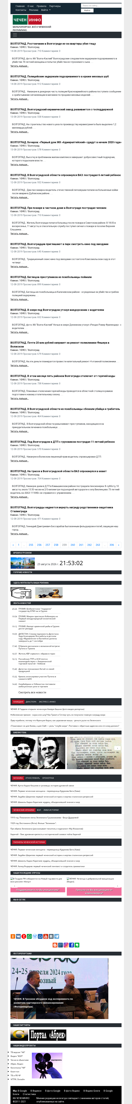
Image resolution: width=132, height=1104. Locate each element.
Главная (20, 6)
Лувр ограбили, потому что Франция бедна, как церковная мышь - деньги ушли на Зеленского (55, 720)
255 (31, 544)
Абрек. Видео (17, 1063)
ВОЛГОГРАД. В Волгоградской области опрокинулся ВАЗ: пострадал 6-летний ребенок (65, 175)
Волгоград (33, 47)
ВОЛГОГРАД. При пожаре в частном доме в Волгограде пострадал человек (58, 207)
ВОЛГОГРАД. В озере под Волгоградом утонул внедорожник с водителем (57, 309)
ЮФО (23, 47)
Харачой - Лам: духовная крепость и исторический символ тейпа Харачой (45, 834)
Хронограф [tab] (48, 778)
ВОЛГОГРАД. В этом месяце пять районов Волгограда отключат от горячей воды (62, 376)
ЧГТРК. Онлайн (18, 1079)
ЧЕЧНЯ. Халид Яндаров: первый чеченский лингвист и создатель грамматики (47, 866)
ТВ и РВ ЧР (16, 1075)
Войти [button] (45, 9)
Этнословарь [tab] (32, 778)
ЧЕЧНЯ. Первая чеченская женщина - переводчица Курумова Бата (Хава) (45, 791)
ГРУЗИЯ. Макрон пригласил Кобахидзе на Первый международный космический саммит (38, 618)
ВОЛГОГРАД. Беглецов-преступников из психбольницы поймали (51, 277)
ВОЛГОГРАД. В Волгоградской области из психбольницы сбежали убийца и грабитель (65, 409)
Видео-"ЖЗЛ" (17, 1056)
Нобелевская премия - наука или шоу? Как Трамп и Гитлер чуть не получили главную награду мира (57, 714)
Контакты (21, 9)
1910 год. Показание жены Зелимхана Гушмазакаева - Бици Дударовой (44, 817)
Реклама (33, 9)
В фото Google (52, 1091)
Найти (87, 10)
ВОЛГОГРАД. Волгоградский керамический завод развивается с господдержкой (61, 109)
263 (98, 544)
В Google (22, 1091)
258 (56, 544)
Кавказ (14, 47)
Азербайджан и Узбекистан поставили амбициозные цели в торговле (37, 685)
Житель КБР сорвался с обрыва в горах (37, 653)
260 (73, 544)
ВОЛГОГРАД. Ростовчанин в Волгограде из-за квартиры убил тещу (53, 43)
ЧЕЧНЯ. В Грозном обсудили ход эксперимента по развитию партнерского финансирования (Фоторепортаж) (43, 1002)
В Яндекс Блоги (92, 1091)
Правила (41, 6)
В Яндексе (36, 1091)
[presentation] (117, 748)
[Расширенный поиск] (95, 10)
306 (112, 544)
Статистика (29, 1094)
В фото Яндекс (72, 1091)
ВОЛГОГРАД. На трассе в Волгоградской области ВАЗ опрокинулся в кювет (58, 471)
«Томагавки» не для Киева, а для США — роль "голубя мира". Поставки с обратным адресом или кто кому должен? (64, 726)
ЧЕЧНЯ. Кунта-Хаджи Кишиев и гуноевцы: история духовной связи (42, 785)
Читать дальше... (19, 66)
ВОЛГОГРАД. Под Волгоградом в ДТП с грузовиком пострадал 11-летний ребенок (62, 441)
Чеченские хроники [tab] (23, 810)
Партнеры (55, 6)
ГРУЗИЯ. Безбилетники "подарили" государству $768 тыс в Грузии (35, 610)
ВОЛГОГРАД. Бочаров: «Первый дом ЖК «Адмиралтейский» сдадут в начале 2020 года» (66, 142)
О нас (31, 6)
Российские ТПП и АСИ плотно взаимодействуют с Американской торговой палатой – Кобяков (35, 661)
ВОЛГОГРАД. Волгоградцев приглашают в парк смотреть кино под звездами (59, 244)
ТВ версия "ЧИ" (18, 1052)
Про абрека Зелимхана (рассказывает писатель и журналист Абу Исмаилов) (46, 828)
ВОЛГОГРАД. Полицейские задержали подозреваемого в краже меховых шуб (59, 76)
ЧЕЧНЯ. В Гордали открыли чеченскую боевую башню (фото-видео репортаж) (47, 709)
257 (48, 544)
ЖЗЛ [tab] (39, 810)
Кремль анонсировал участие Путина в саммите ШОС (37, 677)
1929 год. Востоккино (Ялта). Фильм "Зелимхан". (33, 823)
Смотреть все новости (32, 692)
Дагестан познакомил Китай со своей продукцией (36, 670)
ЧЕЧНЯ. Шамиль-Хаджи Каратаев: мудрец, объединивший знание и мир (45, 802)
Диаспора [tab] (31, 701)
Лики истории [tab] (51, 810)
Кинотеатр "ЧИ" (18, 1067)
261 (81, 544)
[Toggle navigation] (14, 35)
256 (39, 544)
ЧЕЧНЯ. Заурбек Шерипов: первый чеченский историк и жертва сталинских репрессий (51, 796)
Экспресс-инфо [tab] (47, 701)
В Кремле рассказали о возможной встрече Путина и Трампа (39, 647)
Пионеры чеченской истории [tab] (29, 842)
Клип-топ (15, 1071)
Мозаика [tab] (18, 778)
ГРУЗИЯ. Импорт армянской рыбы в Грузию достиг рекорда (39, 627)
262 (89, 544)
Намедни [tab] (18, 701)
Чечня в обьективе (20, 1060)
